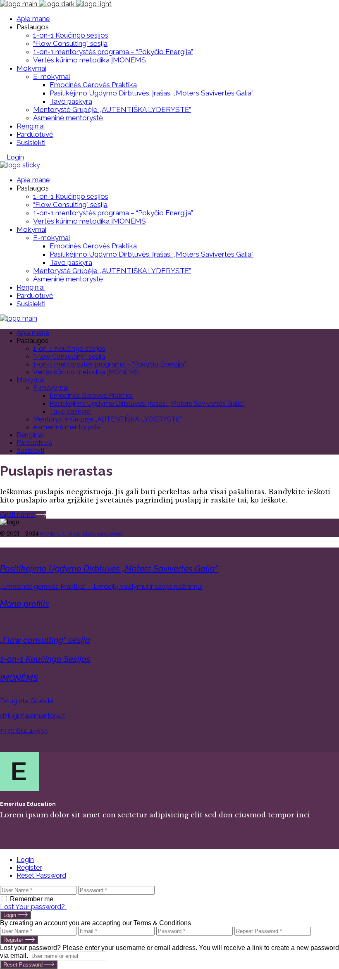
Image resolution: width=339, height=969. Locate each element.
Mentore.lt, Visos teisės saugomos (81, 534)
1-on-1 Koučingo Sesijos (45, 659)
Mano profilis (24, 604)
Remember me (31, 898)
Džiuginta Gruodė (26, 701)
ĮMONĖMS (19, 678)
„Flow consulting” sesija (45, 640)
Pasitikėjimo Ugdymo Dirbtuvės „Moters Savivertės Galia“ (109, 569)
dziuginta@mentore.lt (32, 716)
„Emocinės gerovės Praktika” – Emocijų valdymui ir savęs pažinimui (101, 586)
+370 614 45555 (24, 731)
